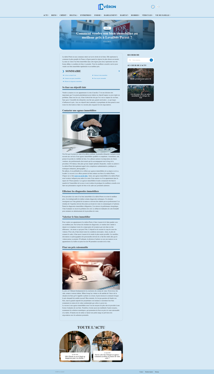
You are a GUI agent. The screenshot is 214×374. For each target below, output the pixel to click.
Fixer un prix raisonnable (100, 78)
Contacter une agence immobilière (73, 78)
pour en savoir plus (81, 176)
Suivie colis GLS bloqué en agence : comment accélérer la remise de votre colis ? (107, 356)
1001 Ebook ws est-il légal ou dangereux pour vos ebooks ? (75, 357)
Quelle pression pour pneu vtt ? (140, 80)
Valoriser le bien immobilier (100, 75)
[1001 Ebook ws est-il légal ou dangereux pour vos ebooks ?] (75, 346)
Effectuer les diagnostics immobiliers (73, 81)
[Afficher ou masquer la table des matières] (100, 71)
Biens (107, 28)
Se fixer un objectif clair (70, 75)
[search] (153, 6)
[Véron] (107, 7)
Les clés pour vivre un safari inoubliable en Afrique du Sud (141, 96)
